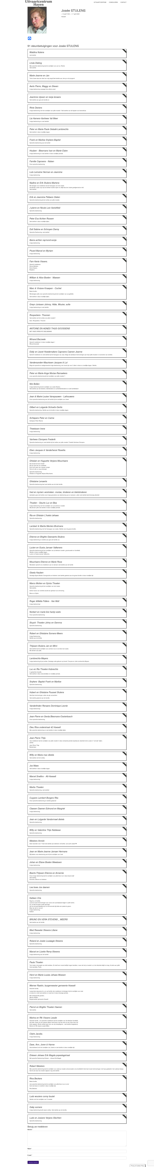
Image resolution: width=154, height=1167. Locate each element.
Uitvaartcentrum (100, 2)
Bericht (30, 1129)
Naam (30, 1148)
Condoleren (113, 2)
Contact (123, 2)
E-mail (30, 1155)
